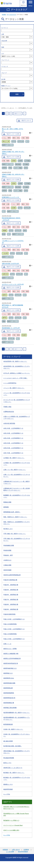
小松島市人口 (7, 560)
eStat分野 (4, 40)
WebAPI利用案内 (23, 851)
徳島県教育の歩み (8, 678)
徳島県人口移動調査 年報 (10, 653)
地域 (2, 47)
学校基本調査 (7, 550)
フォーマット (5, 60)
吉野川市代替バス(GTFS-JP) (10, 263)
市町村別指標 (7, 570)
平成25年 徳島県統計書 (10, 589)
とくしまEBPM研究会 (9, 383)
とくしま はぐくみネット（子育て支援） (15, 378)
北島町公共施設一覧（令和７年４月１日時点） (13, 152)
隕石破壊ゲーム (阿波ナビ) (11, 820)
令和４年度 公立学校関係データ (13, 438)
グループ (4, 73)
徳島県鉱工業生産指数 (10, 707)
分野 (2, 34)
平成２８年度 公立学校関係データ (14, 619)
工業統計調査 (7, 565)
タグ (2, 53)
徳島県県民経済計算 (9, 698)
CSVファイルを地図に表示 (11, 830)
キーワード (4, 28)
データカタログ (19, 9)
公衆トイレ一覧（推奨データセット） (14, 469)
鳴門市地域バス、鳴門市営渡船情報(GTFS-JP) (12, 306)
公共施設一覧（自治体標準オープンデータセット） (16, 463)
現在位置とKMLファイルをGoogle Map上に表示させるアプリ (16, 807)
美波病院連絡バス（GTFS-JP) (11, 328)
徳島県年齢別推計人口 (10, 668)
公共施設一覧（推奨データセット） (14, 458)
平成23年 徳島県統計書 (10, 580)
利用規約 (5, 849)
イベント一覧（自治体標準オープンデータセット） (16, 394)
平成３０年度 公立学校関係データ (14, 639)
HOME (4, 14)
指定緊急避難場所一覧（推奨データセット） (16, 712)
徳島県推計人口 (8, 673)
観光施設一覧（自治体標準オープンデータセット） (16, 778)
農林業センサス (8, 784)
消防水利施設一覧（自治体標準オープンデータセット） (16, 752)
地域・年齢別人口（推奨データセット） (15, 517)
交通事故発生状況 (8, 411)
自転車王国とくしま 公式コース (12, 767)
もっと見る (6, 794)
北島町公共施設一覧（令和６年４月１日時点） (13, 175)
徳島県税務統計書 (8, 702)
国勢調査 (6, 507)
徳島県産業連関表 (8, 693)
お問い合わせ (16, 849)
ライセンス (4, 66)
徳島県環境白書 (8, 688)
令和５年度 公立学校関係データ (13, 443)
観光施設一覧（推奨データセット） (14, 772)
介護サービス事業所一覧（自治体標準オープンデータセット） (16, 417)
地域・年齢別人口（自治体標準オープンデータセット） (16, 523)
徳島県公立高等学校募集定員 (12, 658)
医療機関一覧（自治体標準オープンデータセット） (16, 496)
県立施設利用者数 (8, 758)
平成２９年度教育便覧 (10, 634)
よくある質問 (10, 851)
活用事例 (26, 849)
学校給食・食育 (8, 555)
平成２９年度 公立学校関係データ (14, 629)
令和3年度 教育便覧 (9, 423)
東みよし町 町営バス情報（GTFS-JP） (12, 130)
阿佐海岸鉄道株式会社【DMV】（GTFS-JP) (11, 219)
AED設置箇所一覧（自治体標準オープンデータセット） (16, 367)
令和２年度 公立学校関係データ (13, 428)
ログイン (23, 5)
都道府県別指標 (8, 789)
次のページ (17, 113)
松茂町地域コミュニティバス (10, 197)
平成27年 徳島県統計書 (10, 599)
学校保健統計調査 (8, 545)
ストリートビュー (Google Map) (13, 825)
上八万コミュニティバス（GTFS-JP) (13, 284)
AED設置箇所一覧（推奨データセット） (15, 361)
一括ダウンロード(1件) (12, 134)
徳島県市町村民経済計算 (10, 663)
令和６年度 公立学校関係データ (13, 448)
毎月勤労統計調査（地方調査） (12, 746)
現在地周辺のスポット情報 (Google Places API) (16, 814)
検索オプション (6, 85)
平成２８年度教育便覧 (10, 624)
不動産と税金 (7, 406)
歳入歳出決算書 (8, 741)
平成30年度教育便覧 (9, 614)
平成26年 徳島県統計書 (10, 594)
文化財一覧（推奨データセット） (13, 729)
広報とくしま (7, 643)
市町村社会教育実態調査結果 (12, 575)
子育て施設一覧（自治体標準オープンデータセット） (16, 539)
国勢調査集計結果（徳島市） (12, 512)
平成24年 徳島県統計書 (10, 584)
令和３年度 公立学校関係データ (13, 433)
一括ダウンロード (26, 120)
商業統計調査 (7, 502)
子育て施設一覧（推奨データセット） (14, 533)
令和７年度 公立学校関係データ (13, 453)
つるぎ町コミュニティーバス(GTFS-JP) (13, 242)
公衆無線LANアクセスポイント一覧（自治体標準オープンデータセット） (16, 489)
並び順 (3, 79)
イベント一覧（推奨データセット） (14, 388)
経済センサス (7, 762)
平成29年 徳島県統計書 (10, 609)
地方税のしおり (8, 528)
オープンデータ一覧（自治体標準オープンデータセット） (16, 400)
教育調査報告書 (8, 724)
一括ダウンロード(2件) (12, 310)
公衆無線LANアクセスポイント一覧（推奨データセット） (16, 482)
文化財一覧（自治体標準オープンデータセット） (16, 735)
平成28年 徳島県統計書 (10, 604)
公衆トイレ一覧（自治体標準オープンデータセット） (16, 475)
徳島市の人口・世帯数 (10, 648)
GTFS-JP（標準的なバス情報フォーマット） (16, 373)
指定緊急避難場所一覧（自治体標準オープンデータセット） (16, 718)
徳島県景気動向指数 (9, 683)
